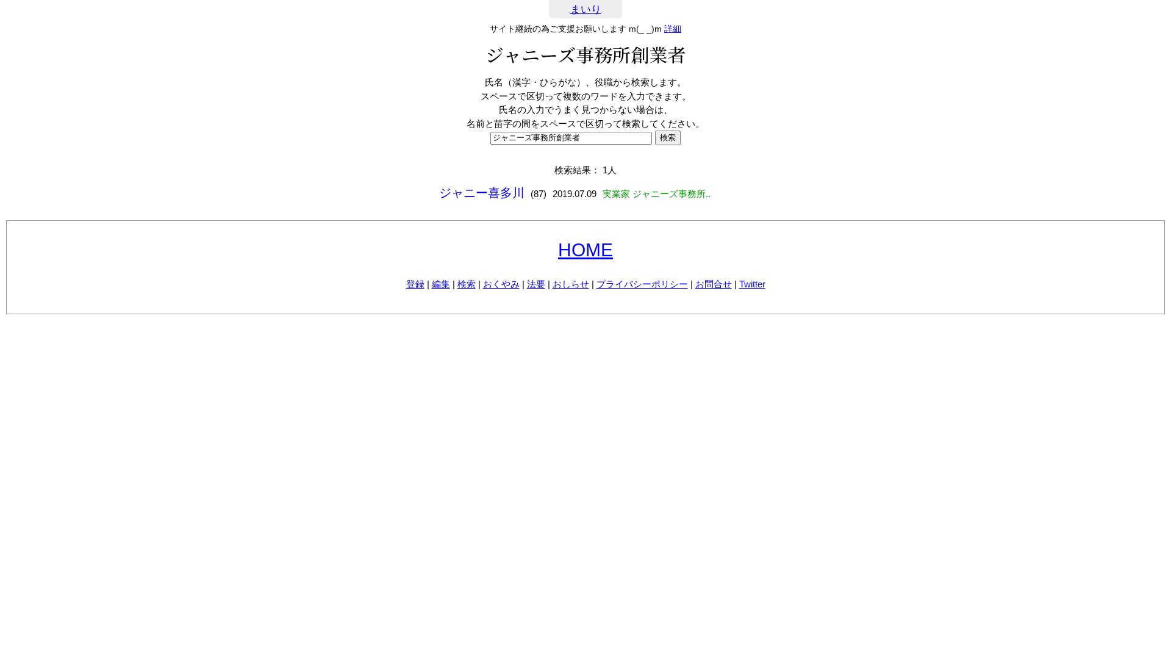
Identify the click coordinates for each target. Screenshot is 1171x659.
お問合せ (713, 284)
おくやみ (501, 284)
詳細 (672, 29)
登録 (415, 284)
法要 (536, 284)
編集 (441, 284)
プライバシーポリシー (642, 284)
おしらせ (571, 284)
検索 (466, 284)
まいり (585, 9)
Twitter (752, 284)
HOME (585, 250)
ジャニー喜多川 (482, 193)
